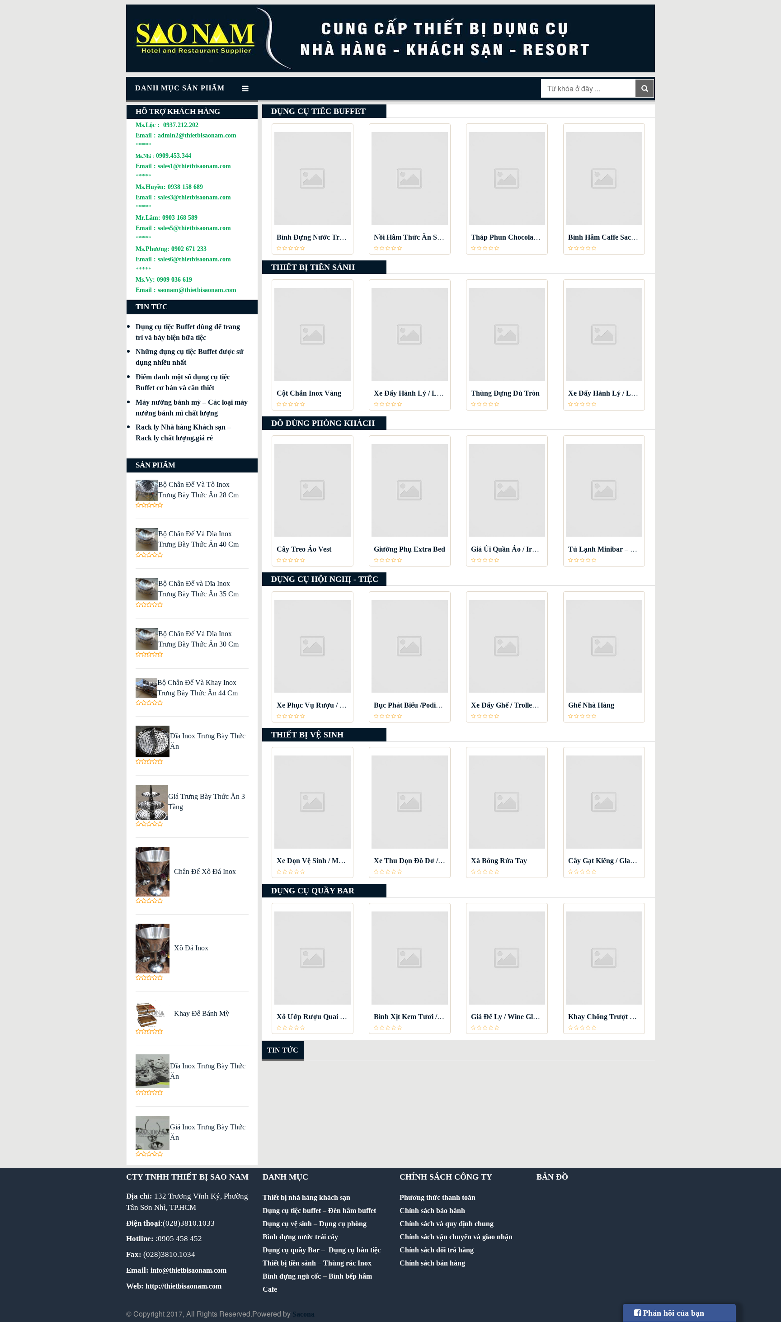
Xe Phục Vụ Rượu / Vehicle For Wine (335, 705)
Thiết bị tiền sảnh (289, 1263)
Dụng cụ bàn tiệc (355, 1250)
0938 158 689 (185, 186)
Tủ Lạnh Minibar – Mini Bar (613, 549)
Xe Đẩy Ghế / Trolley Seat (510, 705)
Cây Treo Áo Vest (304, 549)
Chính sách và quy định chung (447, 1224)
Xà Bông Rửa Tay (499, 860)
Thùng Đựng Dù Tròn (505, 393)
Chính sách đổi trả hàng (437, 1250)
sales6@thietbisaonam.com (194, 259)
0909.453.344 (173, 155)
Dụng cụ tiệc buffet (292, 1210)
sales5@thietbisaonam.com (194, 227)
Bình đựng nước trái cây (300, 1237)
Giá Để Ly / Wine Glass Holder (518, 1016)
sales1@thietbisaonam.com (194, 166)
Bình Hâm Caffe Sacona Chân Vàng (624, 237)
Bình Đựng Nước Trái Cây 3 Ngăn (330, 237)
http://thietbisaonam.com (183, 1286)
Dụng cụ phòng (343, 1224)
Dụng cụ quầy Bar (291, 1250)
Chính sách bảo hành (432, 1210)
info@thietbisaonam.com (188, 1270)
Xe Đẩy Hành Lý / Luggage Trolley (428, 393)
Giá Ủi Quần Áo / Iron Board (516, 549)
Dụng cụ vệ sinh (287, 1224)
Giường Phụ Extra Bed (409, 549)
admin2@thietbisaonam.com (197, 135)
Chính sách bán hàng (432, 1263)
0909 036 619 (174, 279)
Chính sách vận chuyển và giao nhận (456, 1237)
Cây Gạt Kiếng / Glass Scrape (613, 860)
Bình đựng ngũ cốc (292, 1276)
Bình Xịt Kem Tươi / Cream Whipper (431, 1016)
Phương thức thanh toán (437, 1197)
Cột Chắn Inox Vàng (309, 393)
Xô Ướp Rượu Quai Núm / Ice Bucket (335, 1016)
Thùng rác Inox (347, 1263)
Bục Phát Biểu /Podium (410, 705)
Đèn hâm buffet (352, 1210)
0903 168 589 (180, 217)
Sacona (303, 1314)
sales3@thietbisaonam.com (194, 197)
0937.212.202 (180, 124)
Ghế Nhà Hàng (591, 705)
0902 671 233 (189, 248)
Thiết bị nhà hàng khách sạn (306, 1197)
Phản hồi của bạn (672, 1312)
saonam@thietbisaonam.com (197, 289)
